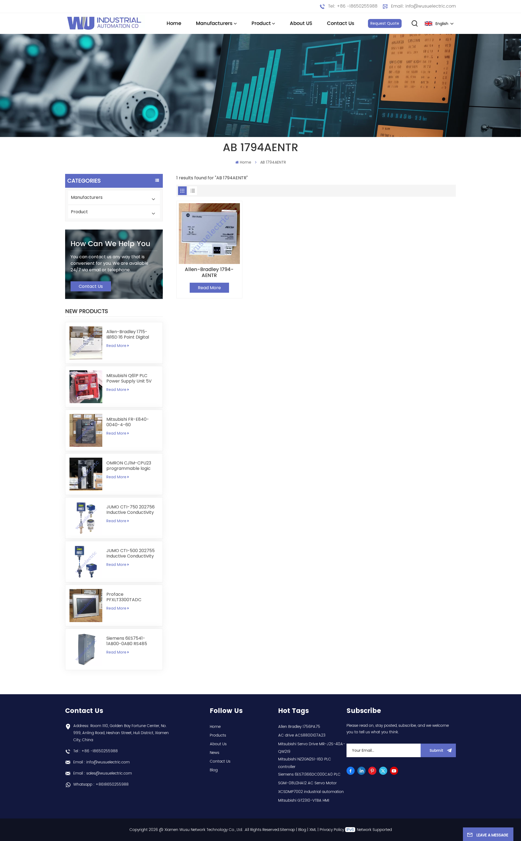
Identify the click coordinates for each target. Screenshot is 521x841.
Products (218, 735)
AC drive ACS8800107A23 (301, 735)
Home (174, 23)
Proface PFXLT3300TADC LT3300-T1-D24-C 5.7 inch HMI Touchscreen (130, 597)
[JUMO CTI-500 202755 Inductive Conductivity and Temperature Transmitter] (85, 561)
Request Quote (384, 23)
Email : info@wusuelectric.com (101, 762)
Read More (116, 345)
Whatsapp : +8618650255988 (101, 784)
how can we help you (110, 244)
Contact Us (340, 23)
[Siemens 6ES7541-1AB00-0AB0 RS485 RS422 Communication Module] (85, 649)
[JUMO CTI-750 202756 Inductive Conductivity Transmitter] (85, 518)
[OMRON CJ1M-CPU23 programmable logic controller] (85, 474)
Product (261, 23)
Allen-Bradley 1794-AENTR (209, 273)
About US (301, 23)
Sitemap (287, 830)
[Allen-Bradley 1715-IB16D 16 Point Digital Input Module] (85, 342)
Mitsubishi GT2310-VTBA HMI (303, 800)
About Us (218, 744)
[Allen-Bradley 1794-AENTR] (209, 233)
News (214, 753)
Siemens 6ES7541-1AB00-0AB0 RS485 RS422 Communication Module (130, 641)
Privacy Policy (332, 830)
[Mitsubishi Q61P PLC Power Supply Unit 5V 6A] (85, 386)
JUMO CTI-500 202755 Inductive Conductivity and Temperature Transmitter (130, 553)
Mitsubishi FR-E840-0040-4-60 (127, 422)
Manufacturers (214, 23)
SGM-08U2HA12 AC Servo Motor (307, 783)
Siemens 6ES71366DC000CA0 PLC (309, 774)
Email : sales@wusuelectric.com (102, 773)
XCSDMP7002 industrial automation (311, 792)
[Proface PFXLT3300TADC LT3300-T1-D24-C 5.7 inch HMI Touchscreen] (85, 605)
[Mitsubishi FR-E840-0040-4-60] (85, 430)
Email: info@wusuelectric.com (423, 6)
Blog (214, 770)
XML (312, 830)
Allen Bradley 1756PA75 (299, 727)
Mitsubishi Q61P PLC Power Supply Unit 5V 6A (129, 378)
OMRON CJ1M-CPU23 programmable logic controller (128, 465)
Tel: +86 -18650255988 (352, 6)
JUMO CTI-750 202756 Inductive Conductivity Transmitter (130, 509)
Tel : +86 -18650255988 (95, 751)
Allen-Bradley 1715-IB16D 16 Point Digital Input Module (127, 334)
